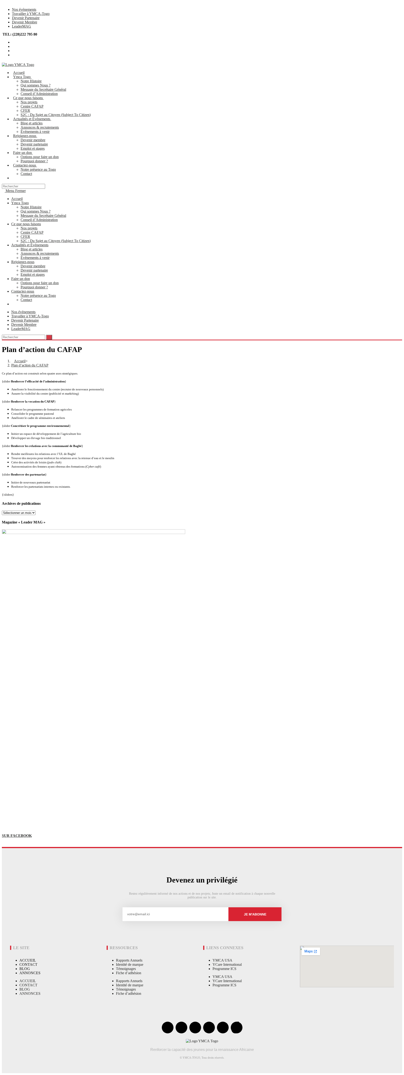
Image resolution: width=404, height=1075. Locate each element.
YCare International (227, 964)
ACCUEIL (27, 960)
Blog (24, 969)
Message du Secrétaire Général (43, 216)
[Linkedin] (223, 1027)
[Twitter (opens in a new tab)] (13, 42)
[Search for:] (23, 186)
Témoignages (126, 969)
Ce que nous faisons (26, 224)
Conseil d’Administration (39, 220)
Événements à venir (35, 258)
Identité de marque (129, 964)
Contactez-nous (22, 291)
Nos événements (24, 9)
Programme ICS (224, 969)
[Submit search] (49, 337)
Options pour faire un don (40, 283)
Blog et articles (32, 249)
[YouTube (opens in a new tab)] (13, 51)
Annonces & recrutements (40, 253)
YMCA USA (222, 960)
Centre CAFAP (32, 232)
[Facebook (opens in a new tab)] (13, 46)
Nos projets (29, 228)
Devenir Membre (24, 22)
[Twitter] (181, 1027)
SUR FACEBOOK (17, 836)
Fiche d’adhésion (128, 973)
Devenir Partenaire (26, 18)
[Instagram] (209, 1027)
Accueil (17, 199)
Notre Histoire (31, 207)
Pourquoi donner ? (34, 287)
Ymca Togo (20, 203)
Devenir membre (33, 266)
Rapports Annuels (129, 960)
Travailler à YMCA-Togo (31, 14)
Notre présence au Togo (38, 296)
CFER (25, 237)
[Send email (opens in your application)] (13, 55)
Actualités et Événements (29, 245)
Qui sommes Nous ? (35, 211)
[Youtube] (195, 1027)
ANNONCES (29, 973)
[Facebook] (167, 1027)
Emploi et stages (33, 274)
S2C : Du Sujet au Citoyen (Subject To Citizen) (56, 241)
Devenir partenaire (34, 270)
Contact (26, 300)
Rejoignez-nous (22, 262)
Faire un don (20, 279)
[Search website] (14, 178)
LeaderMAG (21, 26)
